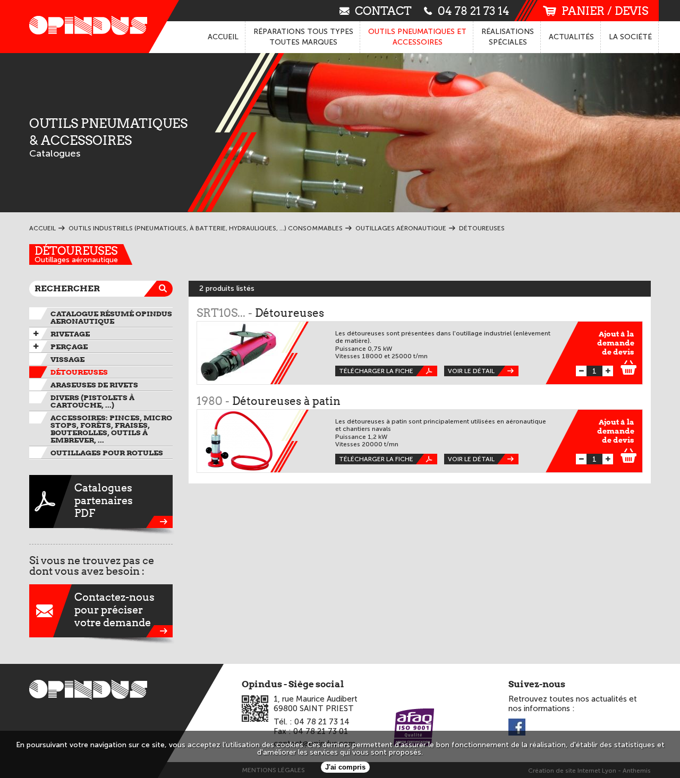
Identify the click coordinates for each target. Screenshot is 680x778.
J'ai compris (345, 767)
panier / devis (605, 11)
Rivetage (70, 334)
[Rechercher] (165, 289)
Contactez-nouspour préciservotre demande (114, 610)
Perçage (69, 346)
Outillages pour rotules (106, 452)
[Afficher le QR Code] (255, 708)
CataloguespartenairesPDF (103, 500)
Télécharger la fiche (376, 371)
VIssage (67, 359)
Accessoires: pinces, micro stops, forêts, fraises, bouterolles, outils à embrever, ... (111, 428)
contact (383, 10)
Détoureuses (76, 250)
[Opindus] (85, 26)
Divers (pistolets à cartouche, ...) (92, 401)
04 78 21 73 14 (473, 10)
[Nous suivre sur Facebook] (516, 728)
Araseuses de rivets (94, 385)
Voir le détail (471, 371)
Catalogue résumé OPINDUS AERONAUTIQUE (111, 317)
